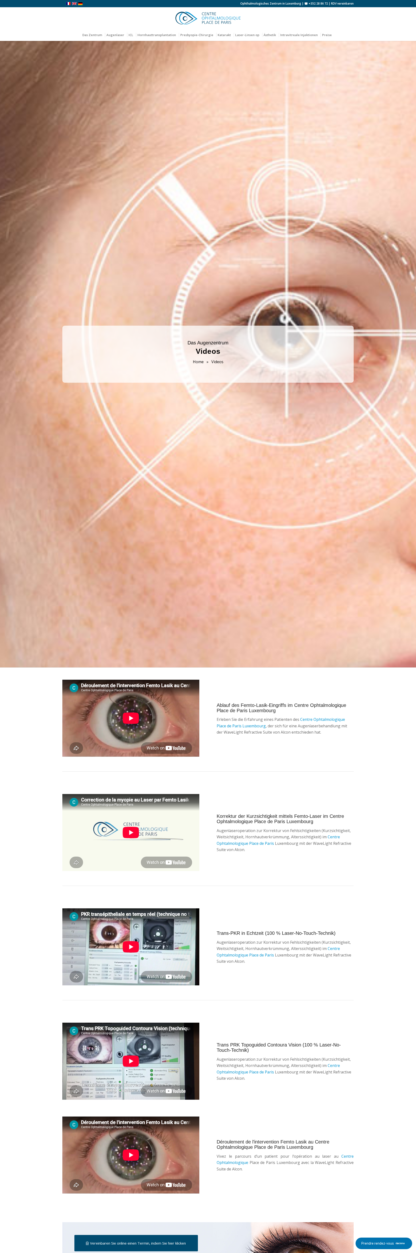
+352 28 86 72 (318, 3)
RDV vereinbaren (342, 3)
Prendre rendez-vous (377, 1243)
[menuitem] (93, 35)
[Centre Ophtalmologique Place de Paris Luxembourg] (208, 18)
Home (198, 361)
